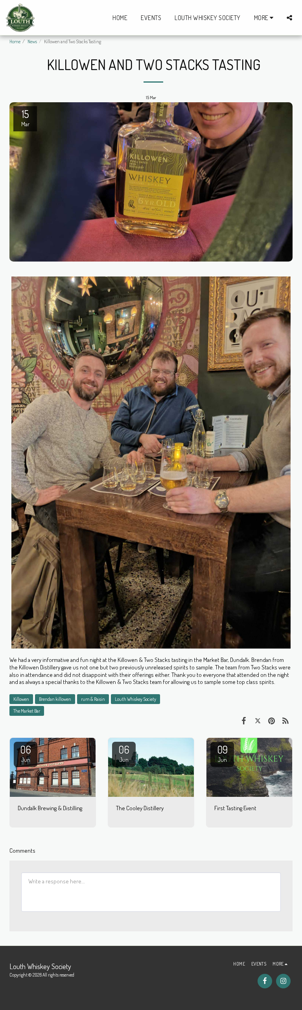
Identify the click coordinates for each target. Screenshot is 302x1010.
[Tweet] (258, 720)
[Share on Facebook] (244, 720)
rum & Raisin (93, 699)
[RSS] (286, 720)
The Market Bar (26, 711)
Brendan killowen (55, 699)
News (32, 41)
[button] (289, 17)
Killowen (21, 699)
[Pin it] (272, 720)
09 (222, 753)
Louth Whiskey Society (135, 699)
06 (25, 753)
